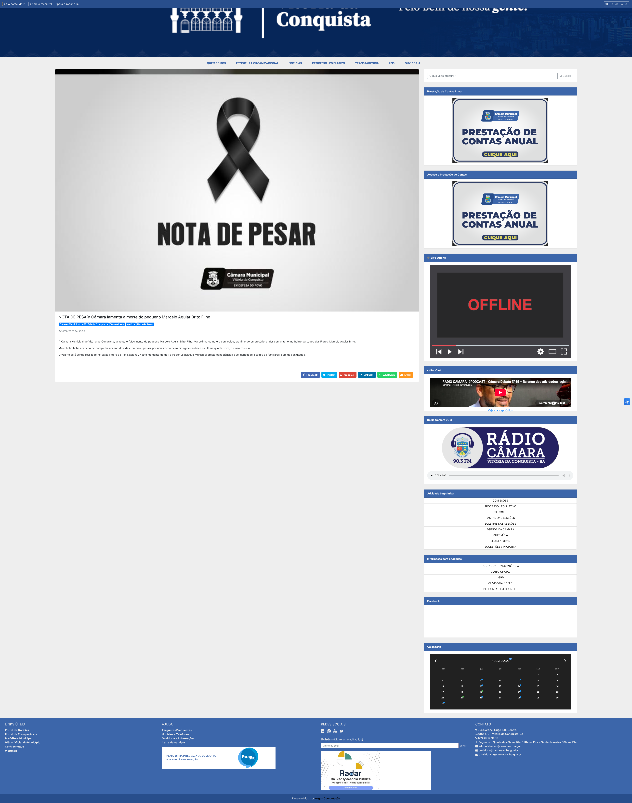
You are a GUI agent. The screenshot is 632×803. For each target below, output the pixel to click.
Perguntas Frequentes (500, 589)
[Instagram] (329, 731)
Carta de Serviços (173, 742)
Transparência (367, 63)
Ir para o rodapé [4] (67, 4)
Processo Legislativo (328, 63)
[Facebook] (323, 731)
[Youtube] (335, 731)
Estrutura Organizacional (257, 63)
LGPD (500, 577)
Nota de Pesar (145, 324)
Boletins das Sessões (500, 523)
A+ (616, 3)
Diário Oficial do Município (22, 742)
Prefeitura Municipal (18, 738)
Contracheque (14, 746)
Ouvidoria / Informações (178, 738)
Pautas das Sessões (500, 517)
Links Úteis (15, 724)
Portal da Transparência (500, 566)
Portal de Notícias (17, 730)
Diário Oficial (500, 571)
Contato (483, 724)
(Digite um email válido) (348, 739)
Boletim (327, 739)
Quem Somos (216, 63)
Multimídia (500, 535)
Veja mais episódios (500, 410)
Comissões (500, 500)
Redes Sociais (333, 724)
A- (626, 3)
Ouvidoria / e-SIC (500, 583)
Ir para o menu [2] (41, 4)
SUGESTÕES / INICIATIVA (500, 546)
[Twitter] (341, 731)
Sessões (500, 512)
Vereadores (117, 324)
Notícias (295, 63)
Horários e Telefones (175, 734)
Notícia (131, 324)
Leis (392, 63)
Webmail (11, 750)
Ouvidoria (412, 63)
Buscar (566, 75)
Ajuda (167, 724)
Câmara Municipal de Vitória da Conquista (84, 324)
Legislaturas (500, 541)
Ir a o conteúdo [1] (15, 4)
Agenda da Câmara (500, 529)
